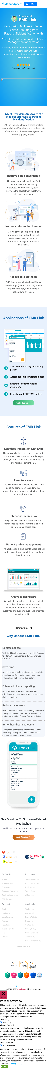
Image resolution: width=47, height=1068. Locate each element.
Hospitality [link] (6, 925)
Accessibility (30, 937)
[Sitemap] (27, 946)
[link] (23, 985)
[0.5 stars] (17, 65)
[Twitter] (19, 946)
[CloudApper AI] (12, 4)
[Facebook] (18, 946)
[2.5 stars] (23, 65)
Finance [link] (5, 921)
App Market (29, 913)
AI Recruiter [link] (29, 895)
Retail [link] (4, 909)
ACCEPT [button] (4, 1066)
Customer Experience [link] (10, 891)
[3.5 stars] (25, 65)
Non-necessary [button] (6, 1042)
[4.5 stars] (28, 65)
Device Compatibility (33, 941)
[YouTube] (23, 946)
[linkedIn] (21, 946)
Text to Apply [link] (30, 891)
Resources (29, 921)
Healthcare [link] (6, 913)
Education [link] (6, 937)
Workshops (29, 909)
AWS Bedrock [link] (7, 899)
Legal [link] (4, 933)
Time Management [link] (32, 879)
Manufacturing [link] (7, 917)
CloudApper (21, 989)
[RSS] (26, 946)
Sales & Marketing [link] (8, 929)
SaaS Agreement (31, 933)
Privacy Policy (30, 929)
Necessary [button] (4, 1019)
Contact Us (30, 4)
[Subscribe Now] (29, 946)
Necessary (6, 1022)
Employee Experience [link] (10, 895)
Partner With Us (31, 917)
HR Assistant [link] (30, 887)
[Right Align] (45, 3)
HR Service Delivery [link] (32, 883)
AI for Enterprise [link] (8, 883)
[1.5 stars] (20, 65)
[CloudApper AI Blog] (24, 946)
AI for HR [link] (5, 879)
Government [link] (6, 887)
